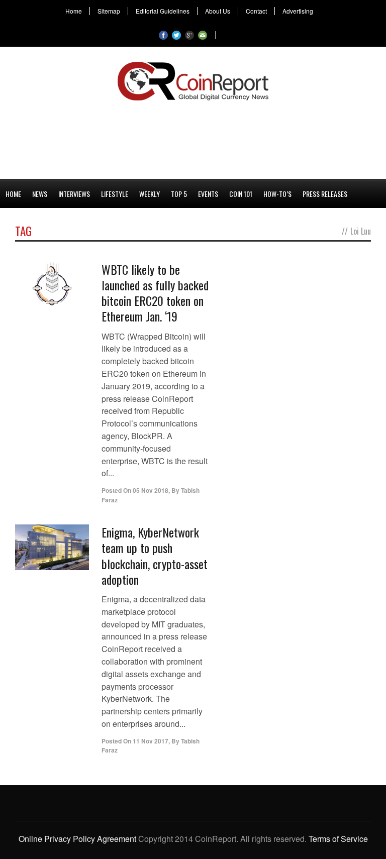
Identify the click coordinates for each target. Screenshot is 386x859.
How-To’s (277, 193)
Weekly (149, 193)
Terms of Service (338, 838)
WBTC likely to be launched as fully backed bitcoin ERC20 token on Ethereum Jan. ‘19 (155, 293)
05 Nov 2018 (150, 490)
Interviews (74, 193)
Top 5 (179, 193)
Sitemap (109, 11)
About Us (217, 11)
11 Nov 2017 (150, 740)
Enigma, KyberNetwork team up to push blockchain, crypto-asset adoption (155, 555)
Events (208, 193)
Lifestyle (114, 193)
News (39, 193)
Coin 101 (240, 193)
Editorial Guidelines (162, 11)
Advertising (297, 11)
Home (73, 11)
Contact (256, 11)
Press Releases (325, 193)
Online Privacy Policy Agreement (77, 838)
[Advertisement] (193, 138)
